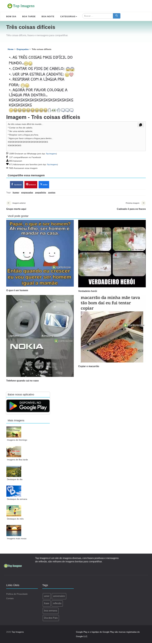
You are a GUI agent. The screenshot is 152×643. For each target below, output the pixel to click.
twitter (45, 185)
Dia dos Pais (51, 618)
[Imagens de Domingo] (14, 432)
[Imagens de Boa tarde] (14, 451)
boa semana (50, 610)
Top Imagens (51, 154)
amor (46, 596)
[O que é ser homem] (40, 253)
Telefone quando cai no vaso (22, 380)
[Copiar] (140, 124)
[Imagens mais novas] (14, 530)
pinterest (32, 185)
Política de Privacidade (17, 594)
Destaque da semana (17, 499)
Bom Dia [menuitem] (11, 16)
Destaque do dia (14, 479)
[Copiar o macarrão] (112, 328)
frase (46, 603)
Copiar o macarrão (88, 366)
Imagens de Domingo (17, 440)
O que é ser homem (17, 290)
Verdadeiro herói (87, 291)
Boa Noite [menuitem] (48, 16)
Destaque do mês (15, 519)
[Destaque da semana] (14, 491)
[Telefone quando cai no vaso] (40, 336)
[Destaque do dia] (14, 471)
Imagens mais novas (16, 538)
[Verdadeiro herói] (112, 253)
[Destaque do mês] (14, 510)
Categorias (67, 16)
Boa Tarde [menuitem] (29, 16)
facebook (18, 185)
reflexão (57, 603)
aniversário (59, 596)
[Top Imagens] (21, 6)
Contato (10, 598)
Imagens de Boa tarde (17, 459)
